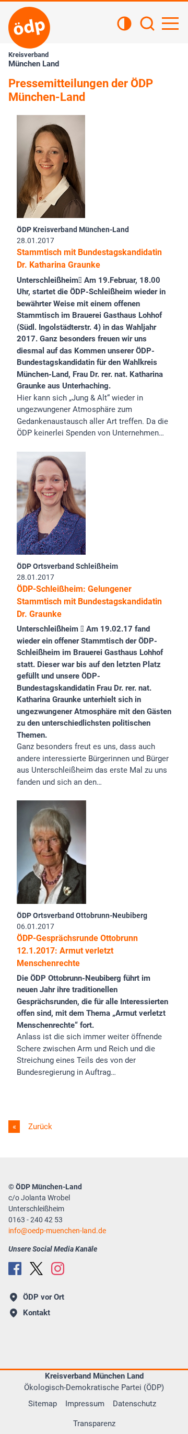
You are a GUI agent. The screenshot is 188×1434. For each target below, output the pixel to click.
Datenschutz (134, 1403)
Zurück (39, 1126)
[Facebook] (14, 1268)
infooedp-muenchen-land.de (57, 1230)
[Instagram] (57, 1268)
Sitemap (42, 1403)
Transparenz (94, 1423)
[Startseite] (29, 28)
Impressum (84, 1403)
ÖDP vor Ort (43, 1297)
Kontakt (36, 1312)
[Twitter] (36, 1268)
